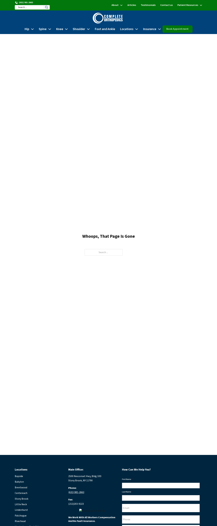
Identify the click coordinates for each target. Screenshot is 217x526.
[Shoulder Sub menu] (88, 29)
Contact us (166, 5)
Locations (126, 29)
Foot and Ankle (105, 29)
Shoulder (79, 29)
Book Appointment (177, 29)
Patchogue (21, 515)
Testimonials (148, 5)
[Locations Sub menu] (136, 29)
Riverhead (20, 521)
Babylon (19, 482)
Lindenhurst (21, 510)
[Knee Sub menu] (66, 29)
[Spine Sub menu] (49, 29)
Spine (43, 29)
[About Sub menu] (121, 5)
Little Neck (21, 504)
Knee (59, 29)
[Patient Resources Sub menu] (201, 5)
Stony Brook (21, 499)
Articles (131, 5)
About (115, 5)
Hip (26, 29)
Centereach (21, 493)
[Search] (46, 7)
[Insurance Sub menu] (159, 29)
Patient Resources (187, 5)
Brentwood (21, 487)
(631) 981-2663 (76, 492)
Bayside (19, 476)
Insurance (149, 29)
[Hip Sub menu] (32, 29)
